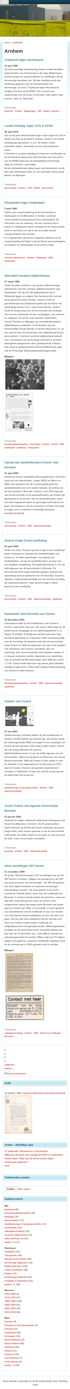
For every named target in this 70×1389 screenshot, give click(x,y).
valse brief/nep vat (13, 1238)
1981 (62, 444)
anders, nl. (9, 1284)
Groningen (9, 1336)
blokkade (9, 1216)
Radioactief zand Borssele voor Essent (29, 613)
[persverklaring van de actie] (19, 992)
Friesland (9, 1329)
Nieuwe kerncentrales (15, 1259)
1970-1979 (10, 1297)
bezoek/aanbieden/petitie (16, 444)
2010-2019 (10, 1312)
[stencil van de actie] (19, 431)
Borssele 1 (9, 1036)
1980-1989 (10, 1301)
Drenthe (8, 1321)
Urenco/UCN (47, 188)
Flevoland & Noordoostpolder (19, 1325)
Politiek (8, 1273)
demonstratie (10, 188)
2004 (29, 599)
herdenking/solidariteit (15, 1277)
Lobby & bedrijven (13, 1269)
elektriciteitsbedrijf (42, 526)
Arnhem (18, 111)
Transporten (33, 447)
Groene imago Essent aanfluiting (25, 540)
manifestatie (10, 1227)
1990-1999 (10, 1304)
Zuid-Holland (11, 1358)
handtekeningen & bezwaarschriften (21, 788)
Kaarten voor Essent (17, 701)
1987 (39, 111)
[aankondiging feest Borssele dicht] (24, 1020)
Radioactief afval (12, 1266)
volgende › (9, 1064)
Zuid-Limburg (11, 1361)
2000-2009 (10, 1308)
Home (7, 42)
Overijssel (9, 1347)
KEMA (37, 188)
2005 (29, 526)
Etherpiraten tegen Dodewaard (24, 202)
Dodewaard (41, 257)
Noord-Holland (11, 1343)
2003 (41, 683)
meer (7, 1165)
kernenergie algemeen (16, 1262)
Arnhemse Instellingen (50, 1033)
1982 (50, 257)
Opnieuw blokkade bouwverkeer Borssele (44, 1093)
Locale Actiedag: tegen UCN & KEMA (28, 125)
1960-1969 (10, 1294)
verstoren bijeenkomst (14, 257)
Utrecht (54, 444)
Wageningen (29, 111)
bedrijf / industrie (51, 111)
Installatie (9, 1251)
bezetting (8, 851)
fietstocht (8, 111)
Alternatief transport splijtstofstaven (27, 275)
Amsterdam (35, 444)
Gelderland (17, 42)
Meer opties (24, 1189)
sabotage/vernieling (13, 1033)
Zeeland (8, 1354)
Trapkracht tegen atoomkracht (23, 59)
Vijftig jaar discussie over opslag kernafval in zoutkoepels (33, 1154)
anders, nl (9, 1242)
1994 (35, 1033)
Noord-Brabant (12, 1339)
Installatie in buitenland (16, 1280)
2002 (26, 851)
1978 (29, 188)
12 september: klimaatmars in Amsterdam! (26, 1151)
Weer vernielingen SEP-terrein (24, 865)
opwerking (21, 447)
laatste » (8, 1068)
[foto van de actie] (24, 389)
